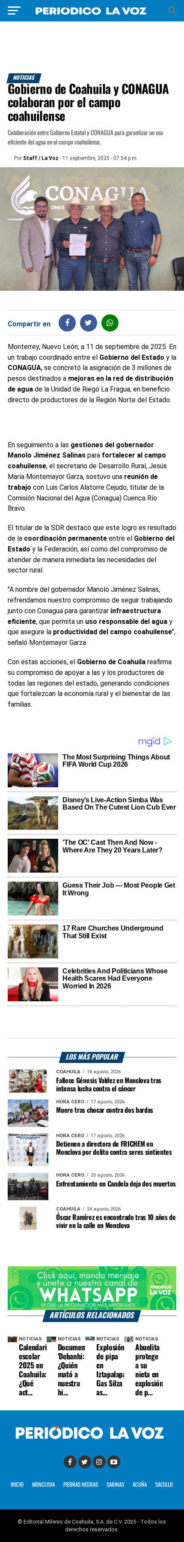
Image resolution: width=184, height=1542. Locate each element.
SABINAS (115, 1485)
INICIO (17, 1485)
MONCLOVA (43, 1485)
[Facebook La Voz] (70, 1461)
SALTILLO (164, 1485)
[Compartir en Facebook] (67, 322)
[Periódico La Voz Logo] (92, 14)
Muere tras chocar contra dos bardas (104, 1110)
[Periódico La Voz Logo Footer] (92, 1440)
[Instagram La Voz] (99, 1461)
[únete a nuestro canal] (92, 1288)
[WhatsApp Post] (110, 322)
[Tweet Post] (88, 322)
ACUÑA (140, 1485)
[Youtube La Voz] (113, 1461)
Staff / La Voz (41, 158)
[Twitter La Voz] (84, 1461)
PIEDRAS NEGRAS (80, 1485)
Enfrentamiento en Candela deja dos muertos (116, 1184)
